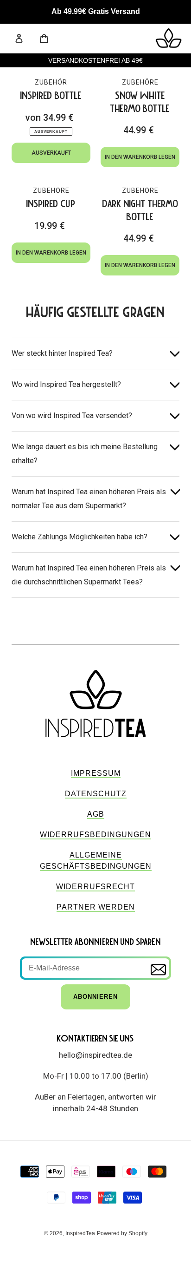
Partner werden (96, 907)
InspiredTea (80, 1233)
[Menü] (31, 38)
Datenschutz (96, 794)
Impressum (96, 773)
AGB (95, 814)
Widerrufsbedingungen (95, 834)
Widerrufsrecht (95, 887)
